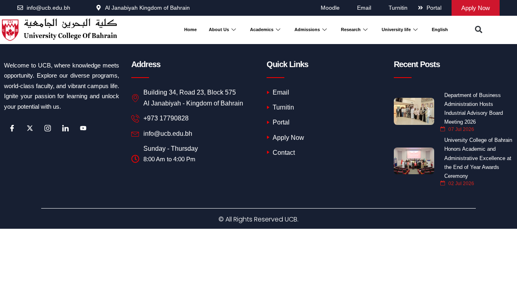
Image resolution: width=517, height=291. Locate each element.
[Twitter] (30, 128)
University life (396, 29)
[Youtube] (83, 128)
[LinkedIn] (65, 128)
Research (351, 29)
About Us (219, 29)
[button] (478, 29)
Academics (261, 29)
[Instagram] (48, 128)
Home (190, 29)
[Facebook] (12, 128)
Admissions (307, 29)
